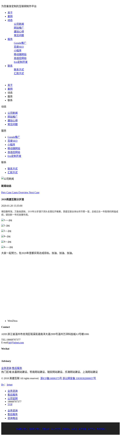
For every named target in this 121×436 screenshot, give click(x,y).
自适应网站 (20, 58)
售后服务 (17, 368)
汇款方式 (19, 73)
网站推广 (19, 27)
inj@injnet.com (16, 342)
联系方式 (19, 69)
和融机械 (66, 429)
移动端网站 (20, 54)
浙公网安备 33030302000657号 (79, 378)
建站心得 (19, 31)
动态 (10, 20)
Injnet (9, 384)
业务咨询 (6, 368)
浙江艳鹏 (82, 429)
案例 (10, 16)
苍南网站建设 (34, 429)
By (2, 384)
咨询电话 (13, 418)
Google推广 (20, 43)
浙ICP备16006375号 (51, 378)
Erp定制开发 (21, 62)
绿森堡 (74, 429)
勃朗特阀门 (101, 429)
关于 (10, 12)
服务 (10, 39)
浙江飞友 (91, 429)
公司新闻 (19, 24)
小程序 (17, 50)
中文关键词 (56, 429)
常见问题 (19, 35)
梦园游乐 (46, 429)
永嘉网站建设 (22, 429)
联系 (10, 65)
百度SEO (19, 46)
